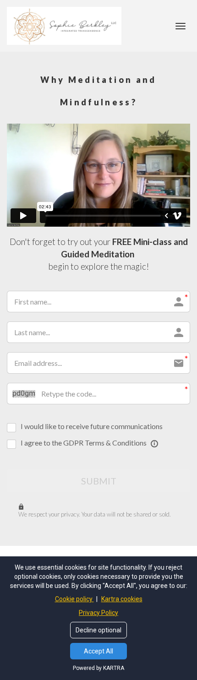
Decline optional (98, 630)
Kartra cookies (121, 599)
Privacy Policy (98, 612)
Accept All (98, 651)
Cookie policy (74, 599)
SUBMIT (98, 480)
